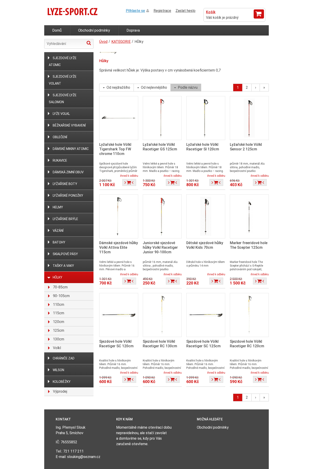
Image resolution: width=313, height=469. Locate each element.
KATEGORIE (121, 41)
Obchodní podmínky (94, 30)
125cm (58, 330)
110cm (58, 304)
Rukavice (60, 160)
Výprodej (60, 391)
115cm (58, 313)
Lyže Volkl (61, 114)
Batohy (59, 242)
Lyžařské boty (65, 184)
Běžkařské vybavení (69, 125)
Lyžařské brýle (65, 219)
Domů (57, 30)
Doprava (133, 30)
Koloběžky (62, 381)
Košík (210, 12)
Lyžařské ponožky (68, 195)
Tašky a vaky (63, 266)
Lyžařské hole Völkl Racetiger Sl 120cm (202, 146)
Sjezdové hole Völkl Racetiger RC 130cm (160, 343)
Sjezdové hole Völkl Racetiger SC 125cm (203, 343)
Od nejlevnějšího (154, 87)
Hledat (88, 43)
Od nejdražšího (118, 87)
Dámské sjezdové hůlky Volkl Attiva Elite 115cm (118, 247)
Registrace (162, 10)
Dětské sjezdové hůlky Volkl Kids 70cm (204, 245)
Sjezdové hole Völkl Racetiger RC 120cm (247, 343)
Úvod (103, 41)
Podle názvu (188, 87)
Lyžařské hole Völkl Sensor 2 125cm (246, 146)
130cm (58, 339)
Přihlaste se (135, 10)
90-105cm (61, 296)
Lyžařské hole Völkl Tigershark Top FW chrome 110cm (115, 149)
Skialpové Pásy (65, 254)
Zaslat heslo (185, 10)
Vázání (58, 230)
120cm (58, 322)
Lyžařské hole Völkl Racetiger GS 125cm (160, 146)
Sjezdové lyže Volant (63, 80)
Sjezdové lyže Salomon (63, 98)
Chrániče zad (63, 358)
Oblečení (60, 137)
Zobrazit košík (259, 14)
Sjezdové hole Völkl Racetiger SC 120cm (116, 343)
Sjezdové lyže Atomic (63, 61)
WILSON (58, 370)
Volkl (57, 348)
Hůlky (57, 277)
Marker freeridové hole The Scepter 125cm (248, 245)
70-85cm (60, 287)
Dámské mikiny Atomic (71, 149)
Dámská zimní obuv (68, 172)
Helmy (58, 207)
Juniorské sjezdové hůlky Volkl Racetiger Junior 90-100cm (160, 247)
